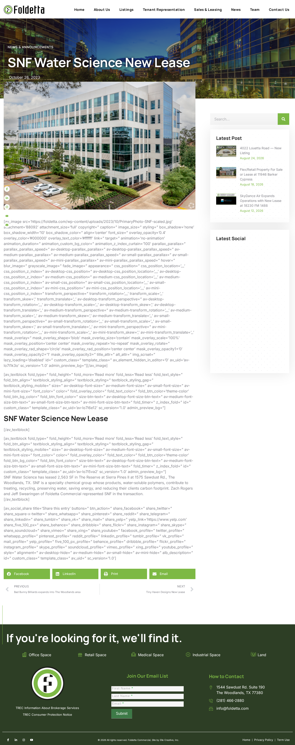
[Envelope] (7, 225)
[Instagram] (7, 207)
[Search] (283, 119)
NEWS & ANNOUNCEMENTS (30, 47)
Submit (121, 713)
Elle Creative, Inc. (169, 740)
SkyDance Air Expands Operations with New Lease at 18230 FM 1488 (260, 200)
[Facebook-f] (7, 189)
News (236, 9)
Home (79, 9)
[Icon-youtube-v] (31, 740)
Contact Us (279, 9)
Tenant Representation (164, 9)
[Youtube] (7, 216)
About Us (102, 9)
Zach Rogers (182, 488)
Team (255, 9)
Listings (126, 9)
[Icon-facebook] (8, 740)
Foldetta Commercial (63, 493)
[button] (27, 574)
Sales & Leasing (208, 9)
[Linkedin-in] (7, 198)
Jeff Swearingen (25, 493)
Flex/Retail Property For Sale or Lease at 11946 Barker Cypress (261, 174)
